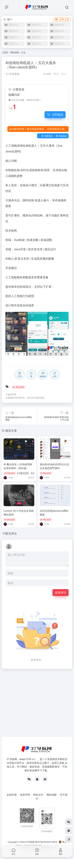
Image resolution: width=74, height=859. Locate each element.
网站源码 (14, 52)
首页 (6, 52)
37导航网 (30, 841)
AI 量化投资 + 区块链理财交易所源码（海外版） (18, 466)
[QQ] (37, 779)
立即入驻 (64, 19)
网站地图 (52, 794)
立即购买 (57, 114)
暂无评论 (11, 533)
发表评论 (60, 592)
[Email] (45, 779)
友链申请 (12, 794)
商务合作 (38, 794)
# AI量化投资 (23, 473)
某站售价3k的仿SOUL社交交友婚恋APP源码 (54, 466)
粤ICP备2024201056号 (46, 841)
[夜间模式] (68, 839)
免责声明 (25, 794)
